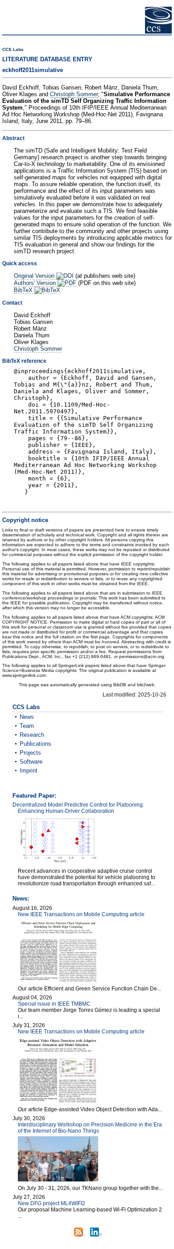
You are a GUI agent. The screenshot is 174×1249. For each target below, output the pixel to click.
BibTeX (24, 290)
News (27, 717)
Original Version (35, 275)
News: (20, 898)
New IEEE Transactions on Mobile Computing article (81, 914)
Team (27, 725)
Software (31, 761)
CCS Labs (13, 49)
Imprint (28, 770)
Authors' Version (36, 283)
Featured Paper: (34, 795)
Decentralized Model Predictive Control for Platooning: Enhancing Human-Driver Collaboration (78, 808)
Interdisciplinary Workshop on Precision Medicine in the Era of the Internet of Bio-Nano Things (90, 1128)
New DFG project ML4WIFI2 (51, 1203)
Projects (30, 752)
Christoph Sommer (74, 94)
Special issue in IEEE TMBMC (54, 1004)
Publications (35, 743)
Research (32, 734)
